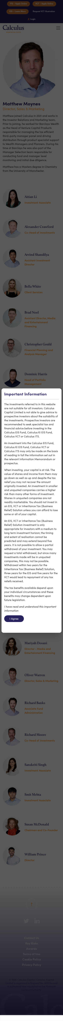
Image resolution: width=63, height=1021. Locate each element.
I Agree (14, 618)
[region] (31, 1018)
